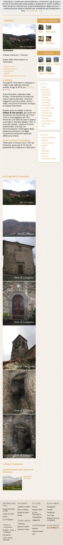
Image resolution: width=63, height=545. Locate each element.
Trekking (50, 73)
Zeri (43, 126)
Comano (45, 97)
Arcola (44, 156)
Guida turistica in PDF (9, 510)
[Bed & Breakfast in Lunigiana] (41, 25)
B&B (40, 31)
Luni (43, 148)
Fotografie (8, 71)
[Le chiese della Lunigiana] (56, 57)
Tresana (45, 118)
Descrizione (9, 66)
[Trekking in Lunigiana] (48, 67)
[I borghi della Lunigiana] (48, 57)
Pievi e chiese (23, 510)
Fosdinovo (46, 105)
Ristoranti (50, 43)
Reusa (7, 89)
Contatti (7, 532)
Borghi (49, 63)
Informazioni (32, 10)
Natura (41, 73)
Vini (33, 534)
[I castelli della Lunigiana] (41, 57)
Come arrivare (10, 68)
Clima (5, 517)
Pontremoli (47, 115)
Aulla (44, 87)
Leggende (36, 520)
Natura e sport (23, 526)
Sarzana (45, 150)
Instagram (51, 507)
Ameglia (45, 153)
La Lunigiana (8, 519)
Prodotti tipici (37, 531)
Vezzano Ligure (48, 158)
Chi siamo (7, 535)
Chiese (57, 63)
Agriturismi (51, 31)
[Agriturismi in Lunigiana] (48, 25)
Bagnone (45, 89)
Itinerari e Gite (23, 529)
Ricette (35, 528)
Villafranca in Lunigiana (48, 122)
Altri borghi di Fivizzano (14, 75)
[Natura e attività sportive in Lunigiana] (41, 67)
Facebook (50, 512)
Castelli (41, 63)
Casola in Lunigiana (46, 93)
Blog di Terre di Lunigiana (53, 519)
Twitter (50, 510)
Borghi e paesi (23, 512)
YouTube (50, 515)
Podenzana (46, 113)
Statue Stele (37, 510)
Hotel (40, 43)
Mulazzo (45, 110)
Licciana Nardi (48, 108)
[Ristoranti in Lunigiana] (48, 37)
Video (6, 73)
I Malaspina (37, 517)
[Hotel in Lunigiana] (41, 37)
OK (41, 10)
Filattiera (46, 100)
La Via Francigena (36, 513)
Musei (20, 515)
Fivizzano (45, 102)
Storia (34, 507)
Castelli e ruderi (24, 507)
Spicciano (30, 87)
